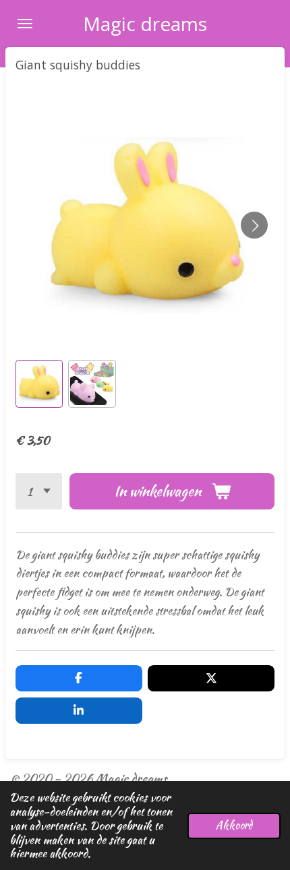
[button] (39, 383)
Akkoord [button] (234, 825)
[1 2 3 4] (39, 491)
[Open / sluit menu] (25, 23)
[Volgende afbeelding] (254, 225)
